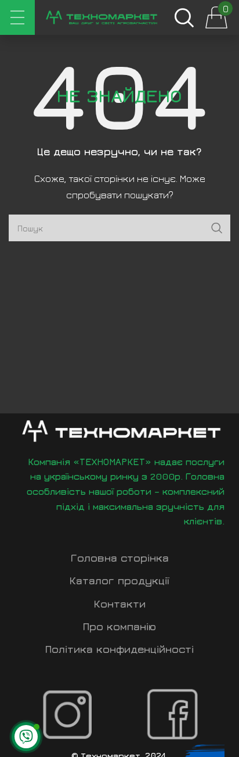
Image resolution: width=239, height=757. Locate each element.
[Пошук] (184, 17)
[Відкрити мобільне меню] (17, 17)
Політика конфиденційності (119, 649)
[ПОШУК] (217, 228)
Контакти (120, 604)
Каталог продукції (119, 580)
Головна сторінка (120, 558)
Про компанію (119, 626)
